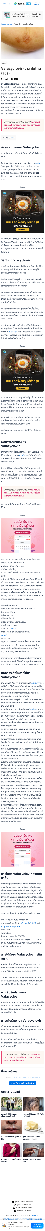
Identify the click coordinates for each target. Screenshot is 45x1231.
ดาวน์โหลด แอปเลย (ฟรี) (37, 1225)
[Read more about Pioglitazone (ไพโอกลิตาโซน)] (33, 1149)
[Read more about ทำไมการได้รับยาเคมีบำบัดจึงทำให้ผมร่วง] (33, 1104)
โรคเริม (37, 163)
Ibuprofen (6, 926)
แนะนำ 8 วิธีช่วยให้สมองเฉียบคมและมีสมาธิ (9, 1115)
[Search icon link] (9, 4)
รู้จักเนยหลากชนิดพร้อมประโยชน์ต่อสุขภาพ (31, 1138)
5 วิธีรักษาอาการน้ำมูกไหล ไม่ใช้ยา (11, 1138)
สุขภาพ (4, 63)
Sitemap (35, 1215)
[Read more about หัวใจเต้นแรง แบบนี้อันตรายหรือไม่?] (11, 1149)
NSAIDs (33, 923)
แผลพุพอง (13, 331)
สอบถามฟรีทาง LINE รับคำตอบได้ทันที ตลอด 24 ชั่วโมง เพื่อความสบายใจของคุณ (22, 125)
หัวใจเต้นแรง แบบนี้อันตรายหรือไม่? (11, 1160)
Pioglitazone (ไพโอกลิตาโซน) (32, 1160)
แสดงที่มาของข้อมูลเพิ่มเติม (22, 1083)
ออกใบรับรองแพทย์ (22, 1219)
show (12, 137)
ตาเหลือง (12, 628)
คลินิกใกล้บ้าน (9, 1219)
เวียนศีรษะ (33, 709)
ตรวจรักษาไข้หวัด (36, 1219)
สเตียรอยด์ (24, 923)
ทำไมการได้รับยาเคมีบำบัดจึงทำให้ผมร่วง (33, 1115)
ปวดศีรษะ (23, 455)
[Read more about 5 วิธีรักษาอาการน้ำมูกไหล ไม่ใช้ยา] (11, 1127)
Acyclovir (36, 683)
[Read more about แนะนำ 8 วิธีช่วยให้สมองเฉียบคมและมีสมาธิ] (11, 1104)
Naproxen (16, 926)
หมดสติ (4, 635)
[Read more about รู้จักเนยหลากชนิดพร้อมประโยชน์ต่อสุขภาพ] (33, 1127)
